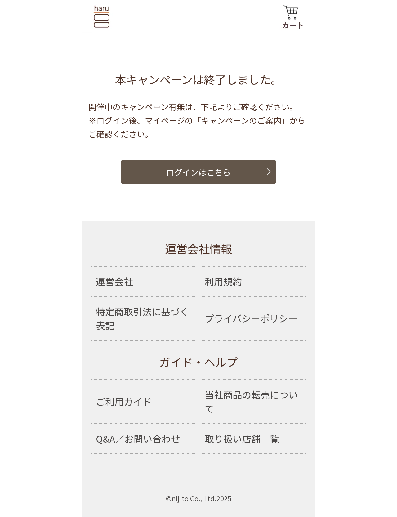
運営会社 (114, 281)
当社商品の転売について (251, 401)
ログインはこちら (198, 172)
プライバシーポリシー (251, 318)
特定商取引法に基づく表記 (142, 318)
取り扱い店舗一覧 (242, 438)
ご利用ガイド (124, 401)
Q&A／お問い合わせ (138, 438)
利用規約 (223, 281)
